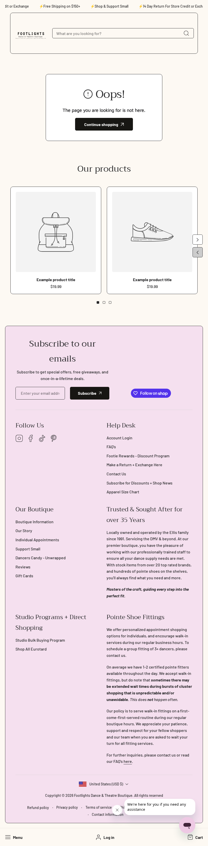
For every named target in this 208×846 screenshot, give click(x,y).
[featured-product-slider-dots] (98, 302)
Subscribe (87, 393)
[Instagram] (19, 439)
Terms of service (98, 807)
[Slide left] (198, 252)
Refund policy (38, 807)
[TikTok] (42, 439)
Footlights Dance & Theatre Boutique (103, 795)
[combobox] (123, 33)
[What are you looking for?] (186, 33)
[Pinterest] (53, 439)
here (128, 761)
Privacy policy (67, 807)
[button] (194, 837)
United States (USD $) (106, 784)
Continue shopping (101, 124)
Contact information (108, 814)
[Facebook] (30, 439)
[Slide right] (198, 240)
